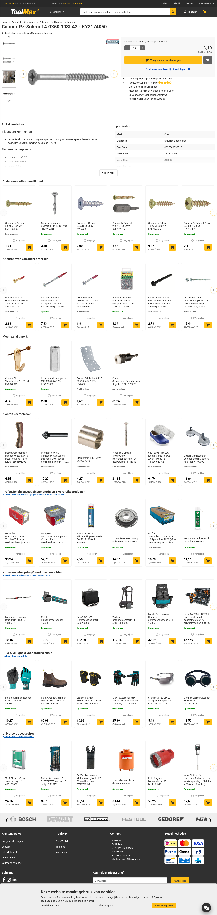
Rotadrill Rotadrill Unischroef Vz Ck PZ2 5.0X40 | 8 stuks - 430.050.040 (88, 302)
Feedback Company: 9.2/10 (143, 82)
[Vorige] (3, 212)
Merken (189, 3)
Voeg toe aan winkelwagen (165, 60)
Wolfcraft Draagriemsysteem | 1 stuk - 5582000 (123, 620)
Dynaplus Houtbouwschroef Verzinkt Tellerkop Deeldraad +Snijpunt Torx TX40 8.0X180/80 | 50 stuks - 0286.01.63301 (18, 538)
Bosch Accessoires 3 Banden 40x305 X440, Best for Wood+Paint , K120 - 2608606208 (16, 457)
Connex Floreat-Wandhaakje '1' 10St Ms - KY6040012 (18, 381)
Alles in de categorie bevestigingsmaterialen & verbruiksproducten (34, 495)
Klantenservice (206, 3)
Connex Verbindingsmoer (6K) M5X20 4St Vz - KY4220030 (54, 381)
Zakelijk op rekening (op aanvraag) (147, 99)
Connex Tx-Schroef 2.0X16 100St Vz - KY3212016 (122, 226)
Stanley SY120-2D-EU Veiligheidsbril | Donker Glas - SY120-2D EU (160, 700)
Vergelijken (21, 240)
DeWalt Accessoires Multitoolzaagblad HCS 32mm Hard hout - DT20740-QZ (89, 780)
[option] (9, 43)
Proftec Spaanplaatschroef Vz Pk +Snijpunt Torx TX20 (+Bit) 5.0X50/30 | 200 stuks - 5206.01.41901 (162, 538)
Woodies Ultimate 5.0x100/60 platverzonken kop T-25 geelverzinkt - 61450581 (124, 457)
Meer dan (67, 3)
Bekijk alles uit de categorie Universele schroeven (28, 33)
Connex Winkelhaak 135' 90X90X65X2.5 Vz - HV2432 (89, 381)
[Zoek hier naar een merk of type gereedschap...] (173, 11)
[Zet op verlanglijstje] (207, 60)
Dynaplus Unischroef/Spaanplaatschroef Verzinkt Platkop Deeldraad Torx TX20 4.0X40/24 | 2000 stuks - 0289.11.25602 (55, 538)
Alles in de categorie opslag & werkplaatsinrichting (27, 575)
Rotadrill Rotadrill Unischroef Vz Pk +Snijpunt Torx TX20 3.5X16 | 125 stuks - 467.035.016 (123, 302)
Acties (164, 3)
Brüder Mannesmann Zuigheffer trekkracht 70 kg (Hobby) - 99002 (196, 458)
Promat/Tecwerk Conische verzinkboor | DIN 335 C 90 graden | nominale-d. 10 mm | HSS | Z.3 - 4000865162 (54, 457)
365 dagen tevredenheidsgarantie (146, 94)
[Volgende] (213, 212)
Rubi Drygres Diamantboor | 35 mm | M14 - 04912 (160, 781)
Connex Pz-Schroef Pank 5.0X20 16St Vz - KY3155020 (197, 226)
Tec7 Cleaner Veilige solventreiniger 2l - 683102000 (15, 781)
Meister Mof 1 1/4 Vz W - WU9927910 (89, 459)
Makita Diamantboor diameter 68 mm (123, 782)
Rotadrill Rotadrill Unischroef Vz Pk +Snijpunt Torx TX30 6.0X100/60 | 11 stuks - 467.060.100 (53, 302)
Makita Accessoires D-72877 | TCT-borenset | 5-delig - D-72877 (54, 781)
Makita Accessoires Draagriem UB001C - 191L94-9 (16, 620)
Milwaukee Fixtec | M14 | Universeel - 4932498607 (125, 540)
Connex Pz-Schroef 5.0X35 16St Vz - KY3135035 (15, 226)
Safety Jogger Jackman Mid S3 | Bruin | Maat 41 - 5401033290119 (54, 700)
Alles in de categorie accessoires (19, 736)
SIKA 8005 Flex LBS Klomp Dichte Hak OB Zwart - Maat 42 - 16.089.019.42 (159, 457)
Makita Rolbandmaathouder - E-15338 (54, 620)
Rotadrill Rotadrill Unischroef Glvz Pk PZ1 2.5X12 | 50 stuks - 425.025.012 (17, 302)
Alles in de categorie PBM (15, 656)
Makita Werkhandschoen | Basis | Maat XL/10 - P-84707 (18, 700)
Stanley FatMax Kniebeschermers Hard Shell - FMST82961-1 (89, 700)
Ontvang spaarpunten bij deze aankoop (150, 78)
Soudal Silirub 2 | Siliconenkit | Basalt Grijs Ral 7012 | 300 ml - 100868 (89, 538)
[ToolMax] (23, 14)
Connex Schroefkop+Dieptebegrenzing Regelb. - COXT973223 (126, 381)
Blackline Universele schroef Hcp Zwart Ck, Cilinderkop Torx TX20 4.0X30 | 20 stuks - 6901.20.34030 (159, 302)
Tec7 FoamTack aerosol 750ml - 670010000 (196, 540)
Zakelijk (176, 3)
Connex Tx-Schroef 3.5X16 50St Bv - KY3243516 (86, 226)
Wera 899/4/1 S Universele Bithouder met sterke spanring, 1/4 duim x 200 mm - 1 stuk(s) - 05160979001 (197, 780)
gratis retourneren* (19, 3)
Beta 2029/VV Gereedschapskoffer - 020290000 (88, 620)
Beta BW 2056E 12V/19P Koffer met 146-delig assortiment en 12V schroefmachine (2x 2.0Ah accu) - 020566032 (198, 619)
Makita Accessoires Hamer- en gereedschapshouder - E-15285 (161, 618)
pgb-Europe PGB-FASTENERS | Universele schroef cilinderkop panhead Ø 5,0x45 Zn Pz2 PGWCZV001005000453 (197, 302)
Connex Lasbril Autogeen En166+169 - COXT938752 (197, 700)
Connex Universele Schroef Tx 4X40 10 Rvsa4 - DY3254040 (54, 226)
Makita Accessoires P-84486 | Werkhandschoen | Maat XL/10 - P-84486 (126, 700)
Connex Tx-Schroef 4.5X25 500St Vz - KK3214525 (158, 226)
